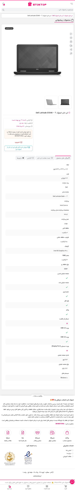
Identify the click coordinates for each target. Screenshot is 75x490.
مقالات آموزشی (67, 456)
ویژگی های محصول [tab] (62, 158)
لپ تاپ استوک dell (57, 16)
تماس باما (68, 450)
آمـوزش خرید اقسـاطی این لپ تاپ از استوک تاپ (17, 148)
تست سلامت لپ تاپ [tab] (44, 158)
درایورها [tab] (19, 158)
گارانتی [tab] (29, 158)
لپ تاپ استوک (68, 16)
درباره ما (69, 453)
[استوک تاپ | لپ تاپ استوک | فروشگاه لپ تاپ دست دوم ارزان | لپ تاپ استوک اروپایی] (37, 4)
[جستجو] (3, 10)
